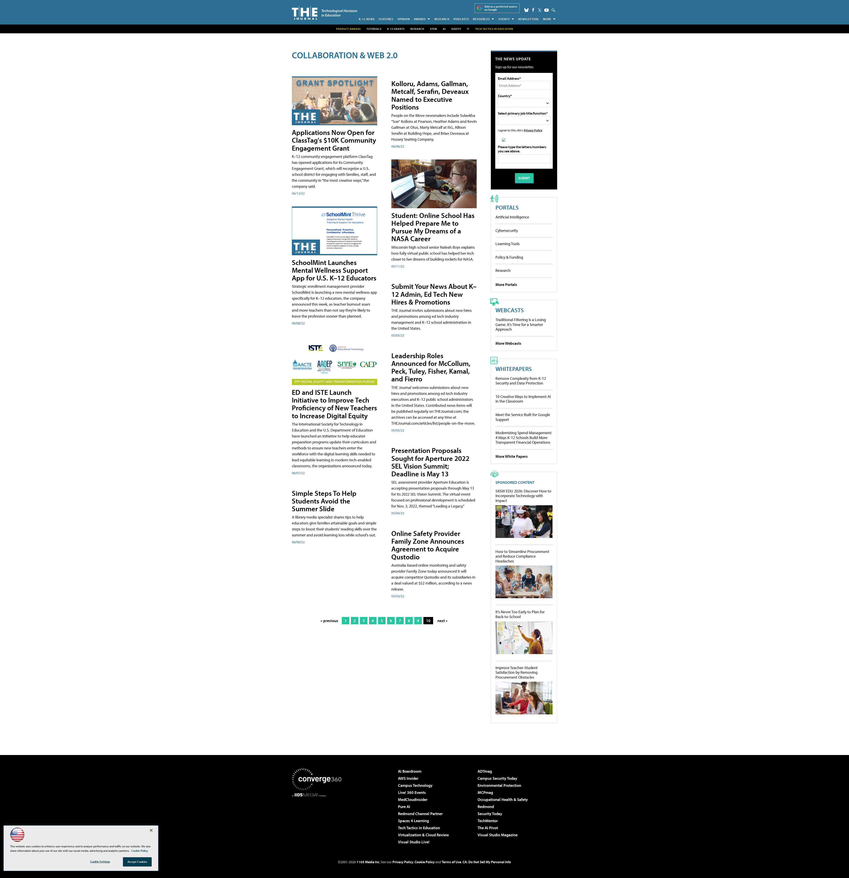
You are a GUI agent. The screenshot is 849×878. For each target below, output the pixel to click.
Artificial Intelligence (512, 217)
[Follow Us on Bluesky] (526, 10)
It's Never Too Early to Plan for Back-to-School (520, 614)
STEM (433, 28)
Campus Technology (415, 785)
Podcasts (461, 19)
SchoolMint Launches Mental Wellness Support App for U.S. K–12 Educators (334, 270)
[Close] (151, 830)
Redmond (486, 806)
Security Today (490, 813)
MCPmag (485, 792)
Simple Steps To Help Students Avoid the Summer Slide (324, 501)
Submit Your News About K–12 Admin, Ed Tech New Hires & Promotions (433, 294)
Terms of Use (451, 862)
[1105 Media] (318, 819)
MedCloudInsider (412, 799)
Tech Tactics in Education (419, 827)
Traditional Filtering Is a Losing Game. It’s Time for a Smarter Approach (520, 324)
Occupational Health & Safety (503, 799)
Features (386, 19)
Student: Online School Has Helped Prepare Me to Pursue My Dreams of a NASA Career (432, 227)
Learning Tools (507, 243)
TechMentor (488, 820)
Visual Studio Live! (414, 841)
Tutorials (374, 28)
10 (428, 620)
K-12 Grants (396, 28)
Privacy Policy (533, 130)
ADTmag (485, 771)
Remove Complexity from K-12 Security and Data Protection (520, 381)
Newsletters (528, 19)
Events (504, 19)
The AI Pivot (488, 827)
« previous (329, 620)
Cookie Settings (100, 861)
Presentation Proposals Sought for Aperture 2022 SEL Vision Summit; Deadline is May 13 (430, 462)
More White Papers (511, 456)
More (547, 19)
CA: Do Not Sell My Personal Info (487, 862)
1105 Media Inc (367, 862)
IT (468, 28)
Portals (507, 207)
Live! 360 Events (412, 792)
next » (442, 620)
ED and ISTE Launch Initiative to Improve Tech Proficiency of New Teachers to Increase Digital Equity (334, 404)
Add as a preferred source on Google (500, 8)
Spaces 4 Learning (413, 820)
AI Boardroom (409, 771)
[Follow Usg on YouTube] (546, 10)
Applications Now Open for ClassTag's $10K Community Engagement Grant (334, 140)
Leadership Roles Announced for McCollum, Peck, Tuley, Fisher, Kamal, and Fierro (430, 367)
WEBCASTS (509, 310)
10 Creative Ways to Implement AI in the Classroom (523, 399)
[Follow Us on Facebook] (533, 10)
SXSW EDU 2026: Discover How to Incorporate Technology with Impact (523, 496)
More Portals (506, 284)
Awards (420, 19)
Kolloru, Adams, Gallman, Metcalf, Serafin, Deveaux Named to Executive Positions (430, 95)
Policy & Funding (509, 257)
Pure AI (404, 806)
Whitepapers (513, 369)
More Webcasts (508, 343)
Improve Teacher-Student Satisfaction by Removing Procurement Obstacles (516, 672)
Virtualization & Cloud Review (423, 834)
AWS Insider (408, 778)
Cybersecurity (506, 230)
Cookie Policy (425, 862)
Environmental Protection (499, 785)
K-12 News (367, 19)
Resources (481, 19)
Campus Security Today (497, 778)
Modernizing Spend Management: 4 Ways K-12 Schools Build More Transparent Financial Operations (523, 437)
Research (441, 19)
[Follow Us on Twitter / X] (539, 10)
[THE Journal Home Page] (324, 13)
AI (444, 28)
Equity (456, 28)
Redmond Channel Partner (420, 813)
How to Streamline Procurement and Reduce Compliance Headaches (522, 556)
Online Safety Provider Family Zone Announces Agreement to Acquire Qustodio (427, 545)
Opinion (404, 19)
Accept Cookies (137, 861)
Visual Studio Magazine (498, 834)
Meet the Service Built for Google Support (522, 417)
